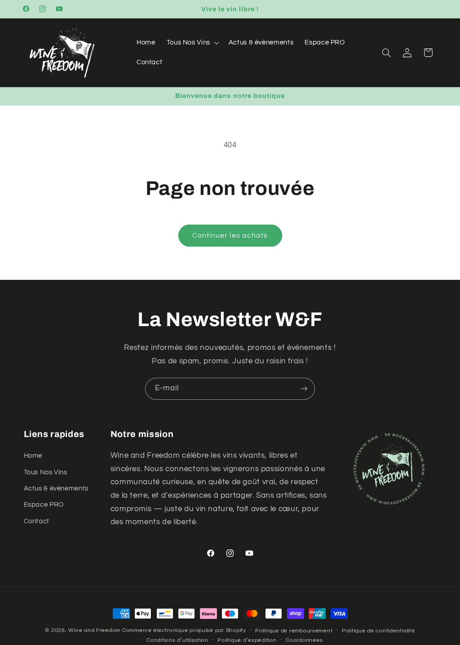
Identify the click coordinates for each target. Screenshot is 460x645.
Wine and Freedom (94, 630)
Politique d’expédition (246, 640)
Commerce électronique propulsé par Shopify (184, 630)
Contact (36, 521)
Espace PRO (44, 504)
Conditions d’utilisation (177, 640)
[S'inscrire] (304, 389)
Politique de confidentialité (378, 630)
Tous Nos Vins (45, 472)
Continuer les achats (230, 235)
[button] (192, 43)
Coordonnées (304, 640)
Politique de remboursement (293, 630)
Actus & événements (56, 488)
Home (33, 455)
